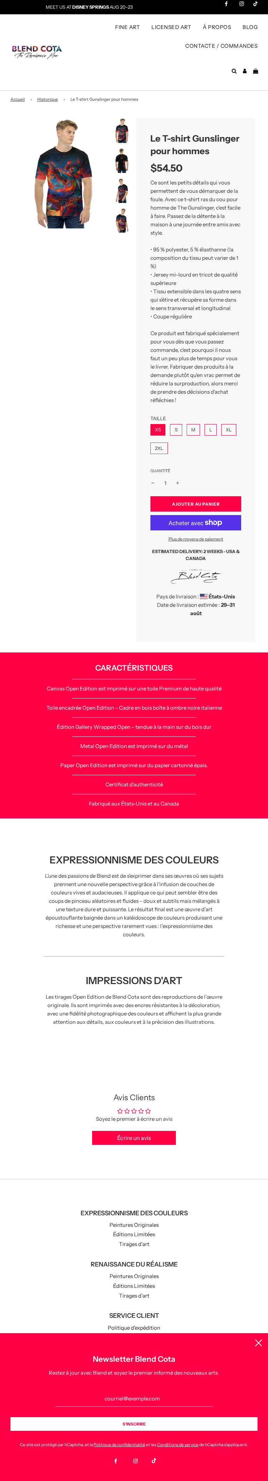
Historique (47, 99)
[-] (152, 483)
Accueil (17, 99)
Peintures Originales (134, 1225)
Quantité (160, 470)
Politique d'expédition (134, 1327)
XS (158, 429)
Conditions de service (178, 1444)
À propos (217, 27)
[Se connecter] (244, 71)
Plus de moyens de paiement (196, 539)
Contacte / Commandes (221, 46)
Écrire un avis (134, 1137)
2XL (159, 448)
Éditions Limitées (134, 1234)
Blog (250, 27)
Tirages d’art (134, 1244)
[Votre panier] (256, 71)
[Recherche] (234, 71)
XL (229, 429)
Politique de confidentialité (119, 1444)
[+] (177, 483)
